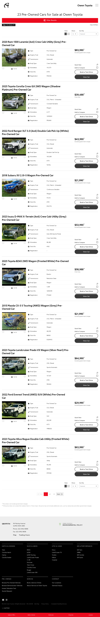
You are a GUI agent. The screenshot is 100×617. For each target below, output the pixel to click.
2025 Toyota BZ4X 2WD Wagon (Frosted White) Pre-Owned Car (35, 262)
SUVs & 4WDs (32, 546)
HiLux (53, 550)
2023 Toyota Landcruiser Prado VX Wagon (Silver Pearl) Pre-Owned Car (35, 351)
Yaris (3, 550)
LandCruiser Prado (33, 557)
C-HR (28, 560)
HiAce (54, 557)
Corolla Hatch (6, 552)
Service (30, 579)
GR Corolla (80, 555)
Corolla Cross (31, 567)
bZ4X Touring (31, 555)
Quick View (78, 65)
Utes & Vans (57, 546)
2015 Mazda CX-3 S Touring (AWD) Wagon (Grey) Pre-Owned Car (32, 307)
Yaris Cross (30, 565)
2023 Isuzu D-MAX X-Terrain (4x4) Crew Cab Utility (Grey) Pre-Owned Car (34, 218)
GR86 (79, 552)
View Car (86, 77)
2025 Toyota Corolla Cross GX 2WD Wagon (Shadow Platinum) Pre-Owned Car (31, 88)
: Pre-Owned (7, 25)
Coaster (54, 560)
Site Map (36, 604)
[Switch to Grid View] (68, 34)
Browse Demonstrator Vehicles (12, 585)
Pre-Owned (6, 579)
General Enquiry (57, 585)
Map (14, 535)
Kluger (29, 570)
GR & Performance (84, 546)
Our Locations (56, 583)
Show (73, 31)
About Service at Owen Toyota (37, 585)
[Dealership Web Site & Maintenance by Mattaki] (6, 608)
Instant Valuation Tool (9, 588)
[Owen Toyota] (6, 5)
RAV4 (28, 550)
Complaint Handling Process (59, 604)
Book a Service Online (34, 583)
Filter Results (51, 20)
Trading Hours (24, 535)
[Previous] (3, 68)
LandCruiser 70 (57, 552)
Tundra (54, 555)
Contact (55, 579)
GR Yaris (79, 550)
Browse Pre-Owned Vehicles (11, 583)
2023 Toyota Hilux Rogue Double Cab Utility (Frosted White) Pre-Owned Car (35, 440)
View (66, 31)
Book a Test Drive (86, 72)
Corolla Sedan (6, 557)
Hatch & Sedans (8, 546)
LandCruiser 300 (32, 572)
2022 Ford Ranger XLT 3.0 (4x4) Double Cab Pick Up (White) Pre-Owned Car (35, 132)
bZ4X (28, 552)
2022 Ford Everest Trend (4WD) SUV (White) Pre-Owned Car (33, 396)
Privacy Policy (45, 604)
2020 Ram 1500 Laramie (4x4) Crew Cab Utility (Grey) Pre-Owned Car (34, 43)
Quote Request (7, 591)
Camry (4, 555)
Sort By (81, 31)
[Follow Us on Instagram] (6, 600)
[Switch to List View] (65, 34)
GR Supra (80, 557)
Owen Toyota (84, 5)
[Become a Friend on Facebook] (3, 600)
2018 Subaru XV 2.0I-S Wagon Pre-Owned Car (27, 175)
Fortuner (29, 562)
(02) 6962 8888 (23, 529)
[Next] (25, 68)
